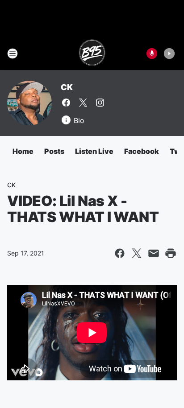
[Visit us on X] (83, 102)
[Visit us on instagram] (100, 102)
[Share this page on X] (136, 253)
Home (23, 151)
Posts (54, 151)
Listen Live (94, 151)
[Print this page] (170, 253)
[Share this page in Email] (153, 253)
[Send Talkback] (151, 53)
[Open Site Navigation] (12, 53)
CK (67, 87)
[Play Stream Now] (169, 53)
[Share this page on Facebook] (119, 253)
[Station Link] (92, 53)
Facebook (141, 151)
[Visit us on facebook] (66, 102)
